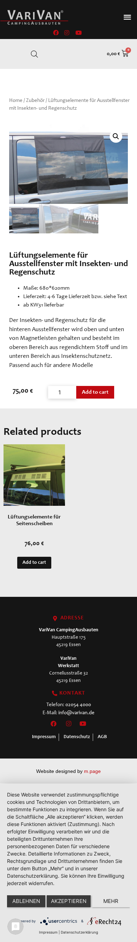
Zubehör (35, 100)
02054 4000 (78, 705)
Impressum (48, 932)
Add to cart (95, 392)
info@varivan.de (76, 713)
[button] (128, 17)
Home (15, 100)
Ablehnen (26, 901)
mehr (110, 901)
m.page (92, 771)
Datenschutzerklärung (79, 932)
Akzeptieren (68, 901)
